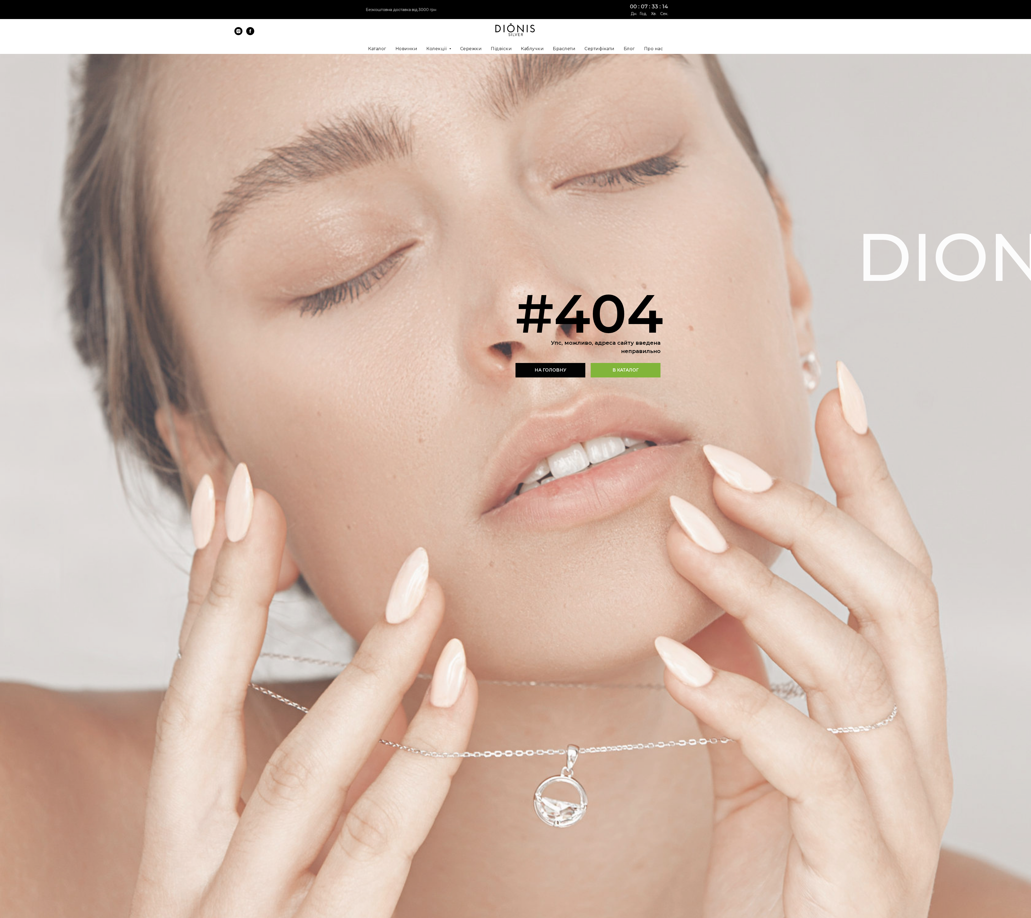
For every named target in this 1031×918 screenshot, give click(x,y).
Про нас (653, 48)
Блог (629, 48)
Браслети (564, 48)
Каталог (377, 48)
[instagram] (238, 33)
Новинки (406, 48)
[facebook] (250, 33)
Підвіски (501, 48)
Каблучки (532, 48)
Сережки (471, 48)
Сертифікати (600, 48)
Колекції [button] (437, 48)
